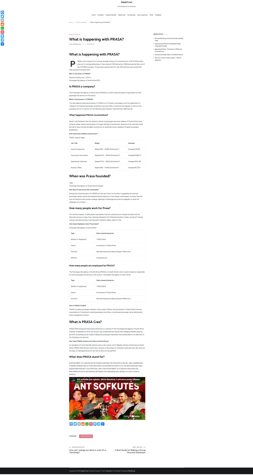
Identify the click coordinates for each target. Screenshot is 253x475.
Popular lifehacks (111, 15)
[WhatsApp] (2, 28)
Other (151, 15)
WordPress (131, 471)
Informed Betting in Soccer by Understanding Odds (169, 39)
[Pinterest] (2, 32)
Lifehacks (101, 15)
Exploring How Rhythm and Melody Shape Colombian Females (168, 45)
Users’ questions (142, 15)
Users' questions (74, 34)
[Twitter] (2, 16)
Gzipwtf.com (126, 2)
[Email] (2, 20)
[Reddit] (2, 24)
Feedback (158, 15)
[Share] (2, 44)
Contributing (131, 15)
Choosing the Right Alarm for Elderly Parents (169, 54)
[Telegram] (2, 40)
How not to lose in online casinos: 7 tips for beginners (168, 59)
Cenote (108, 471)
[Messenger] (2, 36)
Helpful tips (121, 15)
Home (94, 15)
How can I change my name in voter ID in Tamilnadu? (87, 450)
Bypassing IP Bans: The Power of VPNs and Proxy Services (168, 50)
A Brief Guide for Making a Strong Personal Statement (130, 450)
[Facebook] (2, 12)
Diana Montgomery (75, 44)
